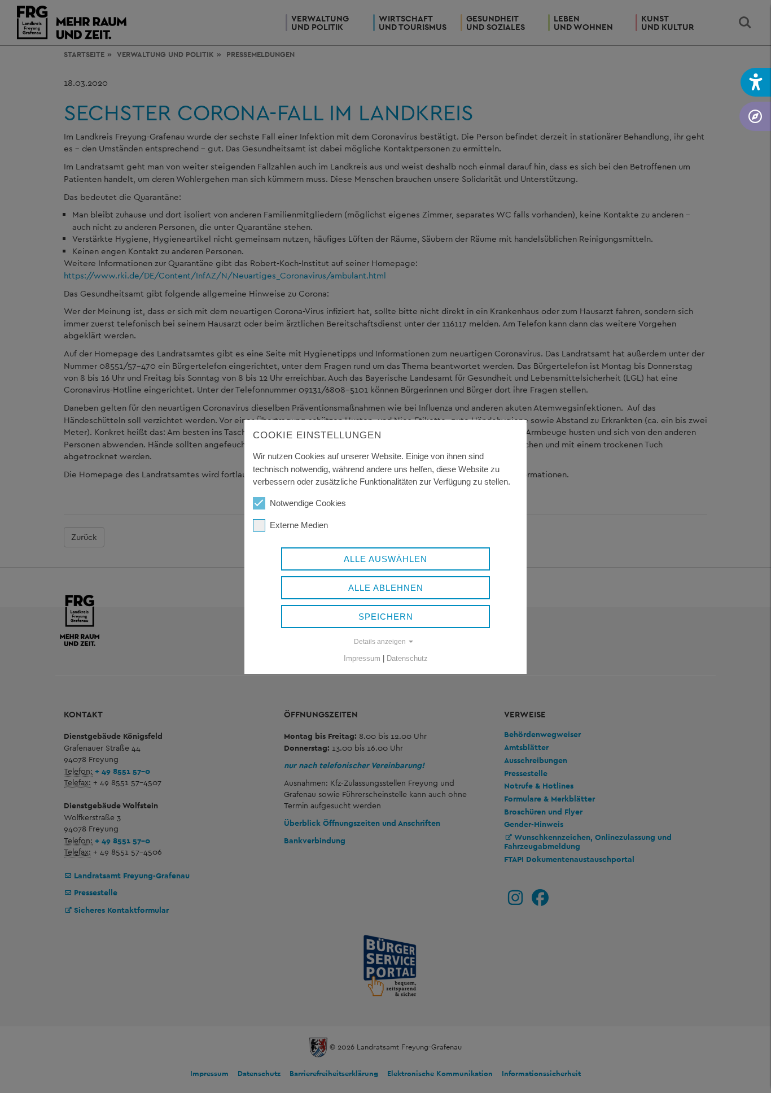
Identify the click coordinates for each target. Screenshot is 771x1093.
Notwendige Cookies (308, 503)
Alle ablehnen (385, 588)
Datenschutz (407, 658)
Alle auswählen (385, 559)
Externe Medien (299, 525)
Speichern (385, 616)
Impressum (362, 658)
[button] (756, 82)
